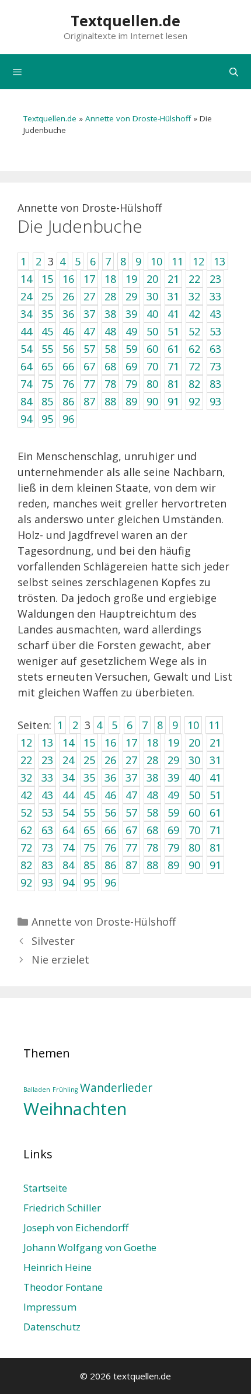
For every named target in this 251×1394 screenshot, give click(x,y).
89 (173, 865)
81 (215, 847)
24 (68, 760)
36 (110, 777)
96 (110, 882)
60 (194, 812)
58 (152, 812)
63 (47, 830)
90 (194, 865)
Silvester (53, 941)
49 (173, 795)
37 (131, 777)
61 (215, 812)
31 (215, 760)
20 (194, 742)
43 (47, 795)
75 (89, 847)
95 (89, 882)
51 (215, 795)
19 (173, 742)
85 (89, 865)
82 (26, 865)
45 (89, 795)
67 (131, 830)
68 (152, 830)
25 (89, 760)
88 (152, 865)
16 (110, 742)
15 (89, 742)
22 (26, 760)
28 (152, 760)
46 (110, 795)
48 (152, 795)
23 (47, 760)
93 (47, 882)
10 (193, 725)
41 (215, 777)
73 (47, 847)
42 (26, 795)
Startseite (45, 1188)
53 (47, 812)
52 (26, 812)
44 (68, 795)
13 (47, 742)
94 (68, 882)
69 (173, 830)
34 (68, 777)
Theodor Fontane (63, 1287)
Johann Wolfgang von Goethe (89, 1247)
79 (173, 847)
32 (26, 777)
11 (214, 725)
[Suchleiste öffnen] (234, 71)
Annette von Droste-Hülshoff (138, 118)
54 (68, 812)
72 (26, 847)
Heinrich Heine (57, 1267)
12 (26, 742)
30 (194, 760)
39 (173, 777)
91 (215, 865)
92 (26, 882)
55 (89, 812)
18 (152, 742)
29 (173, 760)
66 (110, 830)
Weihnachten (75, 1108)
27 (131, 760)
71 (215, 830)
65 (89, 830)
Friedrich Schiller (62, 1207)
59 (173, 812)
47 (131, 795)
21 (215, 742)
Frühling (65, 1089)
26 (110, 760)
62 (26, 830)
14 (68, 742)
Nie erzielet (60, 959)
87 (131, 865)
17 (131, 742)
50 (194, 795)
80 (194, 847)
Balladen (36, 1089)
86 (110, 865)
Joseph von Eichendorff (75, 1227)
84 (68, 865)
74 (68, 847)
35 (89, 777)
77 (131, 847)
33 (47, 777)
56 (110, 812)
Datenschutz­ (52, 1326)
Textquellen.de (125, 20)
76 (110, 847)
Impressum (49, 1307)
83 (47, 865)
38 (152, 777)
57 (131, 812)
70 (194, 830)
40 (194, 777)
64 (68, 830)
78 (152, 847)
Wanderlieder (116, 1087)
